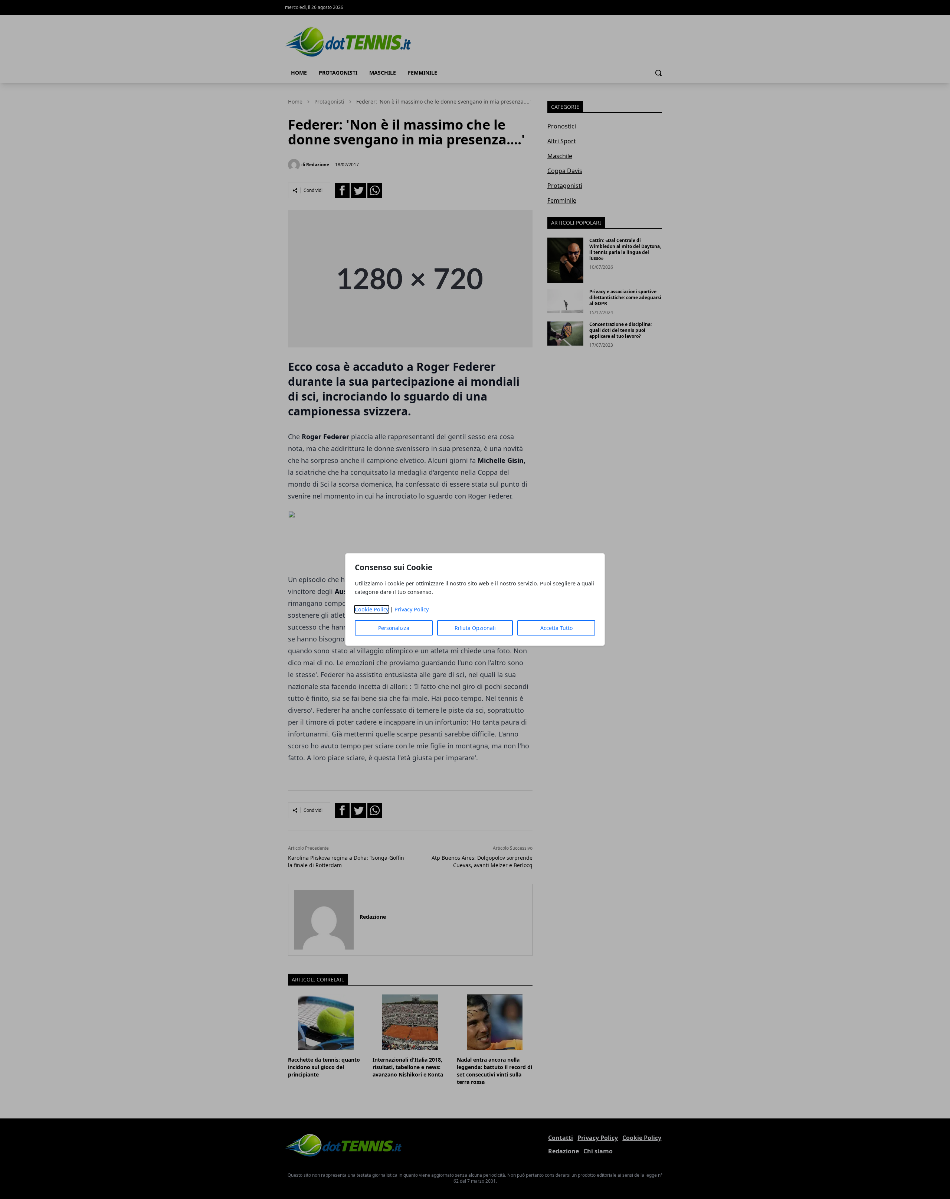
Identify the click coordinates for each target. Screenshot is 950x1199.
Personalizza (393, 627)
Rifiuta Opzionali (475, 627)
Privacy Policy (411, 609)
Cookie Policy (372, 609)
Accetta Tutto (556, 627)
